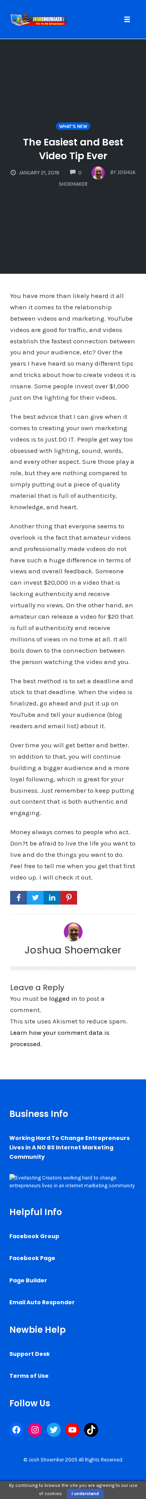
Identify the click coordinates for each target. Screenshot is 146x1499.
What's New (73, 126)
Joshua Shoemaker (73, 950)
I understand (85, 1493)
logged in (63, 998)
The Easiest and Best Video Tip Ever (73, 149)
